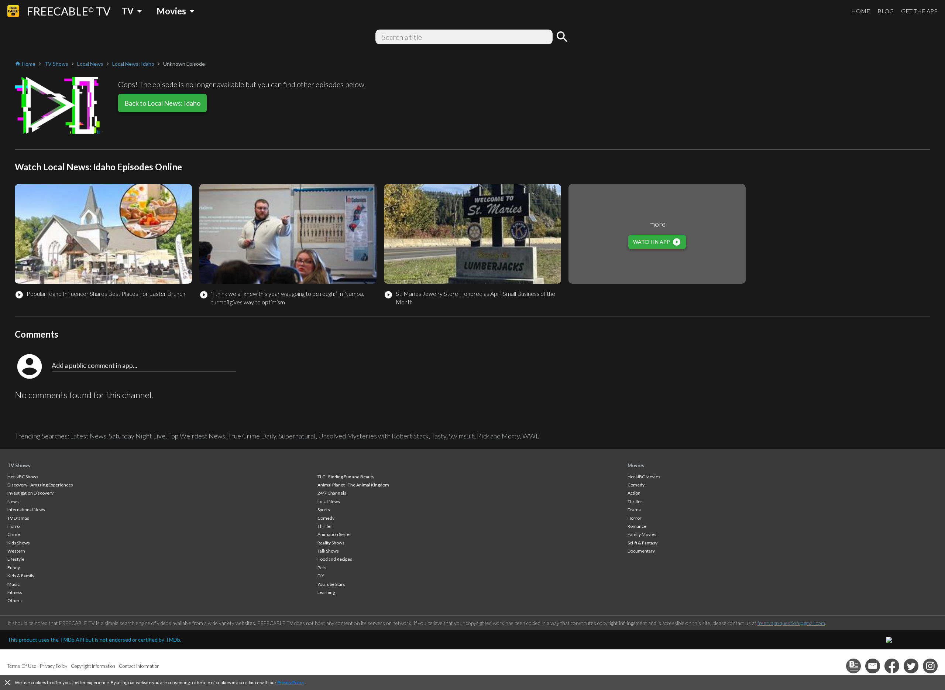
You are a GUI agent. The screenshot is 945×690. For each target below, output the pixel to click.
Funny (13, 567)
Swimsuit (461, 436)
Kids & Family (20, 575)
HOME (860, 10)
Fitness (14, 592)
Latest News (88, 436)
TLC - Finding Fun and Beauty (345, 476)
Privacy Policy (290, 682)
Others (14, 600)
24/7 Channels (331, 493)
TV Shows (18, 465)
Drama (634, 509)
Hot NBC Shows (22, 476)
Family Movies (642, 534)
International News (26, 509)
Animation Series (334, 534)
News (13, 501)
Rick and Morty (498, 436)
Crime (13, 534)
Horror (14, 526)
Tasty (438, 436)
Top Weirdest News (196, 436)
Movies (636, 465)
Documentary (641, 551)
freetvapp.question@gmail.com (791, 623)
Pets (321, 567)
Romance (637, 526)
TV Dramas (18, 518)
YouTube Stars (331, 584)
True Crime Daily (252, 436)
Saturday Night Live (137, 436)
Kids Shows (18, 543)
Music (13, 584)
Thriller (324, 526)
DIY (320, 575)
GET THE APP (919, 10)
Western (16, 551)
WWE (531, 436)
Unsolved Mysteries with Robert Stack (373, 436)
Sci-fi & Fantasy (642, 543)
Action (634, 493)
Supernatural (297, 436)
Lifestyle (15, 559)
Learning (326, 592)
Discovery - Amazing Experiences (40, 485)
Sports (323, 509)
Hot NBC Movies (644, 476)
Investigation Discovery (30, 493)
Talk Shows (328, 551)
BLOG (885, 10)
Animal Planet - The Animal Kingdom (353, 485)
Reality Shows (330, 543)
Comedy (325, 518)
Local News (328, 501)
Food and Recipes (334, 559)
